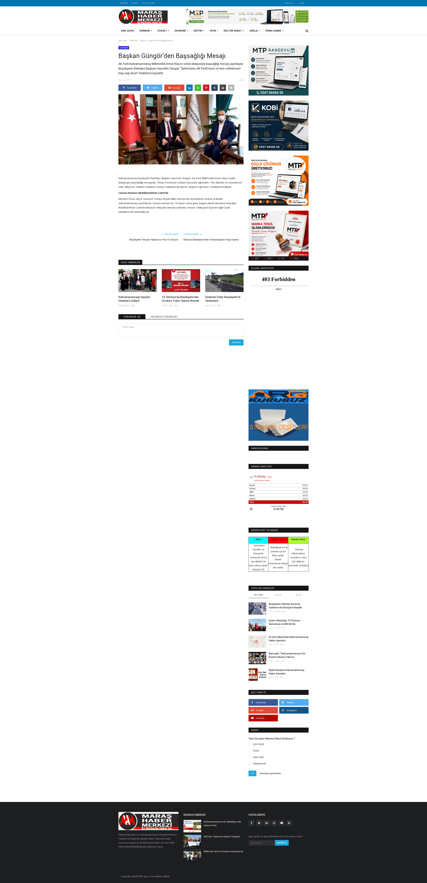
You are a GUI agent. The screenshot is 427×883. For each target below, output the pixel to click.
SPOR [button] (213, 30)
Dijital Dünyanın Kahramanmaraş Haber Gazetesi (286, 672)
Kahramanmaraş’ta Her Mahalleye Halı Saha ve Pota (222, 823)
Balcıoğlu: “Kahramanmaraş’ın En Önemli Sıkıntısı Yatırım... (287, 655)
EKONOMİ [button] (181, 30)
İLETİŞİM (124, 3)
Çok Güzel (258, 744)
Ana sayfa (127, 30)
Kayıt (302, 3)
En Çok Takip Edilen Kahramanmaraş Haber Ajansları (288, 639)
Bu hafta (258, 594)
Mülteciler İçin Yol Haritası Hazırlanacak (223, 851)
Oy (252, 773)
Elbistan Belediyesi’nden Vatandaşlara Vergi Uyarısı (211, 239)
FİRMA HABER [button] (273, 30)
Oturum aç (290, 3)
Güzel (256, 750)
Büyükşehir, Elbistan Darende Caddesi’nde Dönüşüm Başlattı (285, 606)
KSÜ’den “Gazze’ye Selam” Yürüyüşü (222, 836)
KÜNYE (135, 3)
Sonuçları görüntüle (270, 773)
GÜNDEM (134, 40)
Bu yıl (298, 594)
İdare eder (258, 757)
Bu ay (278, 594)
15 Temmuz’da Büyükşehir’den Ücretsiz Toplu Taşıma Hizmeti (180, 299)
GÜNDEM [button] (144, 30)
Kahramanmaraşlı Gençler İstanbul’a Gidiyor (134, 299)
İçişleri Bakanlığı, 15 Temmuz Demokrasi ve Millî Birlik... (284, 622)
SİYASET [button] (162, 30)
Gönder (236, 342)
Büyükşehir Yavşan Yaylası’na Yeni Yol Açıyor (153, 239)
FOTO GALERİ (148, 3)
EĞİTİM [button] (198, 30)
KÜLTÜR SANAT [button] (233, 30)
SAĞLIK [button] (254, 30)
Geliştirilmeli (259, 763)
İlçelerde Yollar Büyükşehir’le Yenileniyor (222, 299)
